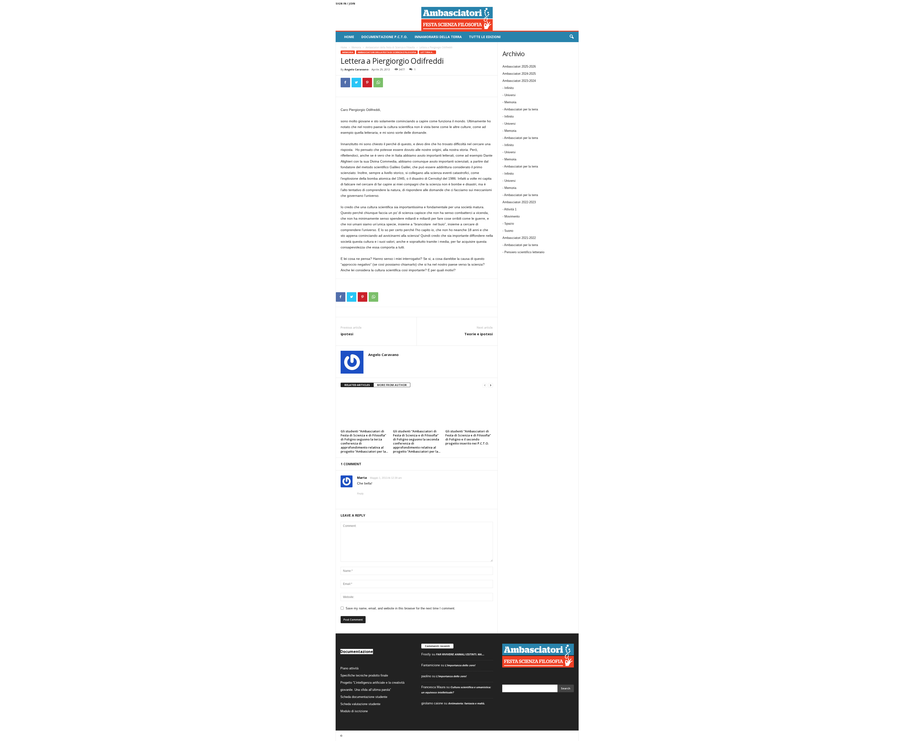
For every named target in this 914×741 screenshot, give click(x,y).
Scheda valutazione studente (360, 704)
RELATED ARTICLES (357, 385)
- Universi (509, 95)
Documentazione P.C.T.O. (384, 37)
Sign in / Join (345, 3)
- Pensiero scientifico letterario (523, 252)
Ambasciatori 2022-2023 (519, 202)
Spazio (509, 223)
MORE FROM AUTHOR (392, 385)
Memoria (356, 47)
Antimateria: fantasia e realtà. (466, 703)
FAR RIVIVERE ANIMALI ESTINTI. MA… (460, 654)
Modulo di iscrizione (354, 711)
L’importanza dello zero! (460, 665)
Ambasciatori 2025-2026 (519, 66)
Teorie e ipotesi (478, 333)
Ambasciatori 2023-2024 (519, 81)
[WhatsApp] (378, 82)
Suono (508, 230)
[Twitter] (356, 82)
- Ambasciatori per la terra (520, 109)
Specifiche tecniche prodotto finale (364, 675)
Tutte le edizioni (485, 37)
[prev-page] (484, 385)
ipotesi (347, 333)
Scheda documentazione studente (363, 697)
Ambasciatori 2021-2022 (519, 238)
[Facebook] (345, 82)
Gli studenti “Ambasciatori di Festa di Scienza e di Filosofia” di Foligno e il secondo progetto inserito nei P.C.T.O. (468, 437)
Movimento (512, 216)
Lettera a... (427, 52)
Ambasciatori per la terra (521, 245)
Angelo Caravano (356, 69)
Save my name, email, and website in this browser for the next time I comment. (400, 608)
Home (349, 37)
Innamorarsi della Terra (438, 37)
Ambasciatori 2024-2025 (519, 73)
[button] (571, 37)
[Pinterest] (367, 82)
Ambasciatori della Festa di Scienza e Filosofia (390, 47)
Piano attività (349, 668)
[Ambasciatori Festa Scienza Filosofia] (457, 19)
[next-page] (490, 385)
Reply (360, 493)
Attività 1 (510, 209)
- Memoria (509, 102)
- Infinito (508, 88)
